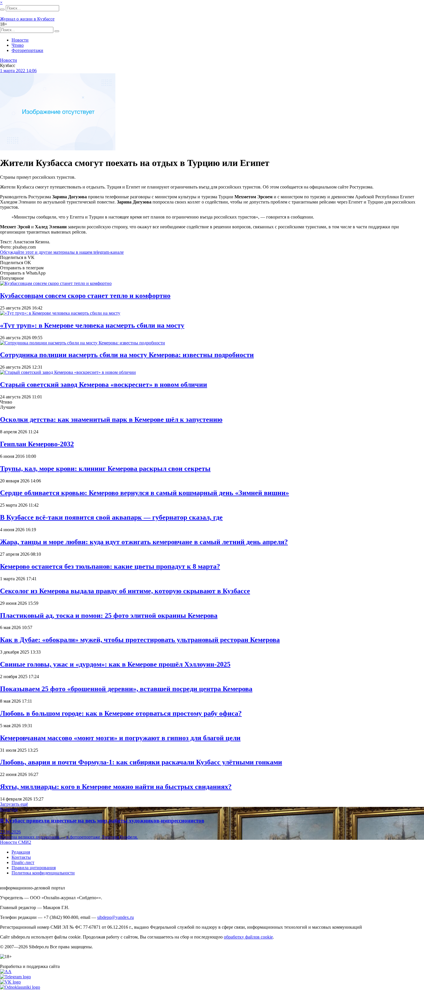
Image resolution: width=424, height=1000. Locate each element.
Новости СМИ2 (15, 842)
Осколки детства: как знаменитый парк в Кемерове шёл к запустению (111, 419)
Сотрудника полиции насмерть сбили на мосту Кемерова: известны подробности (127, 355)
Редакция (21, 852)
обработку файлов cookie (248, 936)
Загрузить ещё (14, 804)
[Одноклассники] (20, 987)
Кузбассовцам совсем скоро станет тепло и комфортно (85, 295)
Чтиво (18, 45)
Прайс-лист (23, 862)
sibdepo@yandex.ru (115, 917)
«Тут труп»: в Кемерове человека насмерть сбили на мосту (92, 325)
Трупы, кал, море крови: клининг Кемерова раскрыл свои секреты (105, 468)
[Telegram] (15, 976)
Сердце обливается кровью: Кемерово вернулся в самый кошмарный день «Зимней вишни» (144, 493)
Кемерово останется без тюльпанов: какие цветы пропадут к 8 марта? (110, 566)
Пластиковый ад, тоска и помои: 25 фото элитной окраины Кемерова (108, 615)
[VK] (10, 982)
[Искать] (2, 9)
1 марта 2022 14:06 (18, 70)
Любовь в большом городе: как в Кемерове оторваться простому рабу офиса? (121, 713)
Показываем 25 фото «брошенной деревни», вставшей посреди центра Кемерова (126, 689)
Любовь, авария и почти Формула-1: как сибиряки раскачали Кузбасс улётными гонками (141, 762)
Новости (20, 40)
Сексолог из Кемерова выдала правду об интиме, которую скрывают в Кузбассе (125, 591)
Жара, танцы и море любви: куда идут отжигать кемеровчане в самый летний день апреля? (144, 542)
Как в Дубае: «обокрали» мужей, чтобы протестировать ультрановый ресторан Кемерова (140, 639)
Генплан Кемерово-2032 (37, 444)
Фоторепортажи (27, 50)
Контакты (21, 857)
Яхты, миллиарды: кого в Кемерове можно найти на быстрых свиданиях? (116, 786)
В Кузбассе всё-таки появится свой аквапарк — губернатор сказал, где (111, 517)
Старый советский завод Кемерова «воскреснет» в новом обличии (103, 384)
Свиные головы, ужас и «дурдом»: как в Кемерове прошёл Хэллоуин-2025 (115, 664)
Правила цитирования (34, 867)
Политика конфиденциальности (43, 872)
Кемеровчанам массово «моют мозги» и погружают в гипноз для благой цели (120, 738)
